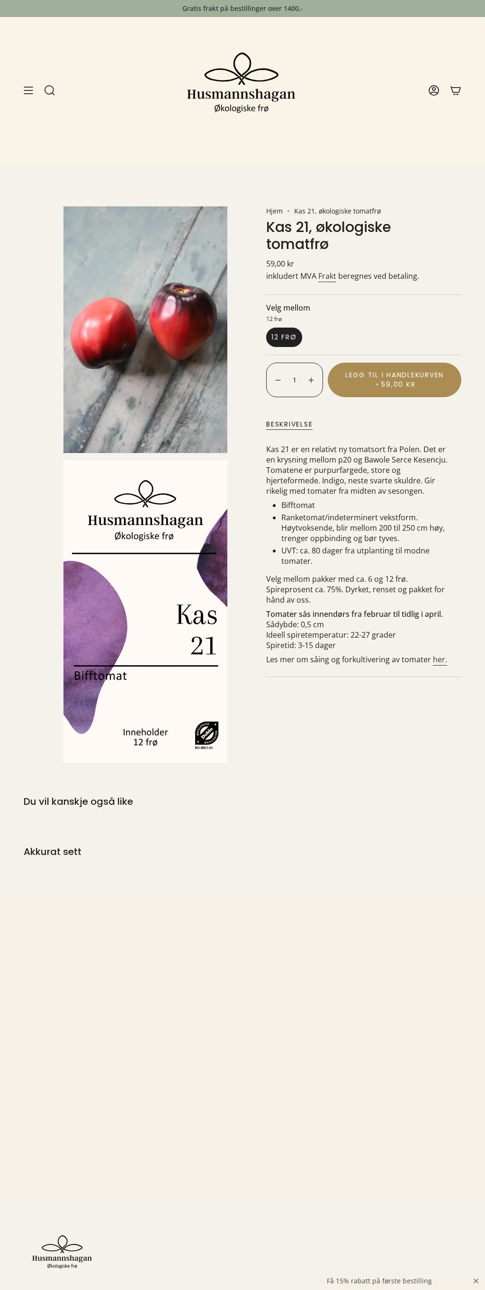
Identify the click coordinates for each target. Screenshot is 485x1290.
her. (440, 659)
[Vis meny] (28, 90)
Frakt (327, 276)
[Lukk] (476, 1281)
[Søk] (50, 90)
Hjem (274, 210)
